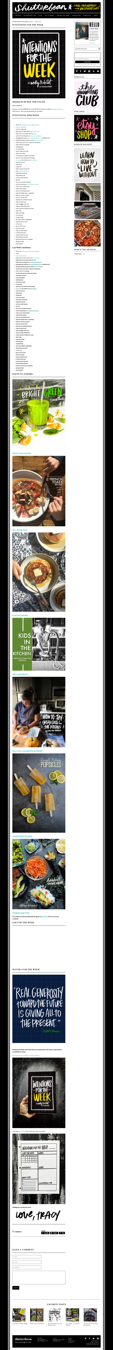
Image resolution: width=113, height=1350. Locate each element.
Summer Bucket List (57, 109)
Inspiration (76, 15)
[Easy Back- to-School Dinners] (72, 1322)
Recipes (18, 15)
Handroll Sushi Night (20, 913)
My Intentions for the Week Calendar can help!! (26, 1055)
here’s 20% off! (38, 140)
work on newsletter (21, 127)
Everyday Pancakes (20, 615)
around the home (63, 15)
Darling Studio (95, 1343)
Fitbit (34, 133)
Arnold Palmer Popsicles (22, 836)
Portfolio (87, 15)
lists (40, 15)
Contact (71, 1342)
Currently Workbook (36, 136)
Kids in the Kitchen (20, 674)
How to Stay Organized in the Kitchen (27, 751)
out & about (49, 15)
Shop (95, 15)
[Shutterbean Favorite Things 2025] (54, 1322)
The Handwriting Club (35, 138)
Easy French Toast (19, 530)
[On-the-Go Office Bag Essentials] (90, 1322)
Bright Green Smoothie (21, 453)
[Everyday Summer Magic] (19, 1322)
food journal (36, 131)
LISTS (30, 21)
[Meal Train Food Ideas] (36, 1322)
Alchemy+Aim (96, 1344)
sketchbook (33, 160)
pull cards (18, 160)
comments (17, 1232)
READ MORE (91, 43)
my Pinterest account (33, 184)
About (70, 1338)
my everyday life (30, 15)
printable (22, 1131)
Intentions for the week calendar (30, 125)
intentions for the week (20, 21)
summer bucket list (24, 171)
